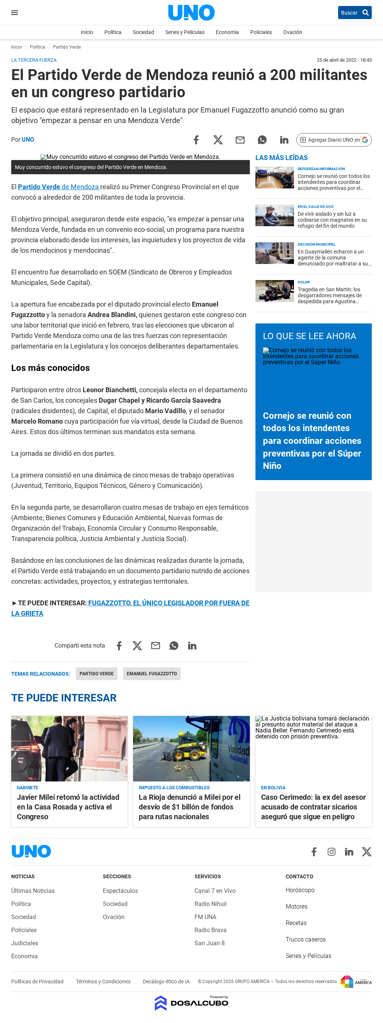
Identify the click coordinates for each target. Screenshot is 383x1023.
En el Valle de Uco (316, 207)
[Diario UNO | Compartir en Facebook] (196, 139)
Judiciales (24, 943)
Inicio (87, 32)
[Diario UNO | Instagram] (332, 851)
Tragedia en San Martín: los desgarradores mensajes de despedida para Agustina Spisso (330, 298)
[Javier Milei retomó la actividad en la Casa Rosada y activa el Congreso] (69, 748)
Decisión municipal (316, 244)
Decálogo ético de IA (166, 981)
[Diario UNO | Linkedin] (349, 851)
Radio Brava (210, 930)
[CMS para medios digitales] (192, 1004)
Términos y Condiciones (104, 981)
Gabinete (27, 787)
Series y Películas (185, 32)
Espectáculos (120, 890)
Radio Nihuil (210, 903)
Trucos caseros (306, 939)
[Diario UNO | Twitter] (367, 851)
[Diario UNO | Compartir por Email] (240, 139)
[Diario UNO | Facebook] (314, 851)
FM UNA (205, 917)
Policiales (261, 32)
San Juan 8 (209, 943)
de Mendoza (59, 187)
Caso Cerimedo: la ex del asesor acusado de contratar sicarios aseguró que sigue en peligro (313, 807)
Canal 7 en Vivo (215, 890)
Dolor (304, 282)
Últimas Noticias (33, 890)
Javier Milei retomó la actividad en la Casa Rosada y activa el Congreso (68, 807)
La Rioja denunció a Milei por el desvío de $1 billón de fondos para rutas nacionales (189, 807)
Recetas (296, 923)
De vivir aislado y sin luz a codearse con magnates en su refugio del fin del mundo (332, 220)
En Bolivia (273, 787)
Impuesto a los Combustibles (174, 787)
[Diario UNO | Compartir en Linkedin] (284, 139)
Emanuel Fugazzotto (152, 673)
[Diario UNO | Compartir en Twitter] (218, 139)
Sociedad (143, 32)
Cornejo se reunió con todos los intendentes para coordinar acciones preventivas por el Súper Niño (334, 185)
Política (113, 32)
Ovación (292, 32)
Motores (296, 906)
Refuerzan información (321, 169)
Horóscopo (300, 890)
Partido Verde (97, 673)
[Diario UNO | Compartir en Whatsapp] (262, 139)
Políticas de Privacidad (38, 981)
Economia (227, 32)
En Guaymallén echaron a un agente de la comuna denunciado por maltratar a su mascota (333, 261)
